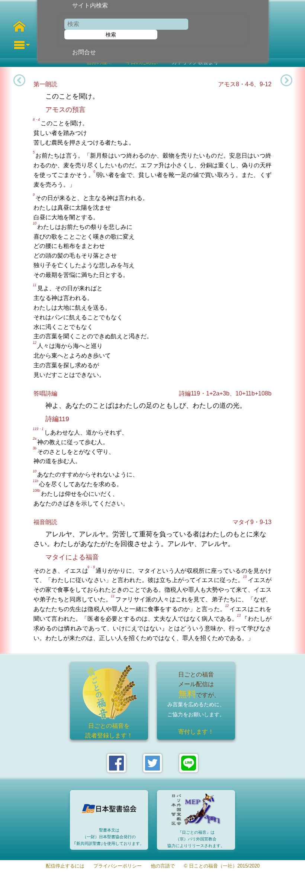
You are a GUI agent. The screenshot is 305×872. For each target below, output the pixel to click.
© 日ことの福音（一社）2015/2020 (222, 866)
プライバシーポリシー (117, 866)
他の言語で (163, 866)
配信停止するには (65, 866)
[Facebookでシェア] (116, 763)
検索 (111, 35)
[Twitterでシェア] (152, 763)
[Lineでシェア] (188, 763)
